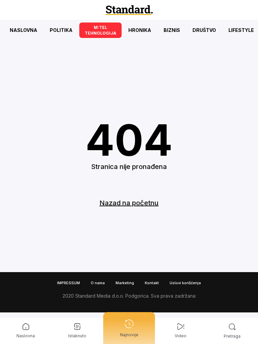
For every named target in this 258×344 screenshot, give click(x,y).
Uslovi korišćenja (185, 283)
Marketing (125, 283)
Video (180, 335)
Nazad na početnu (129, 203)
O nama (98, 283)
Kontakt (152, 283)
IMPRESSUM (68, 283)
